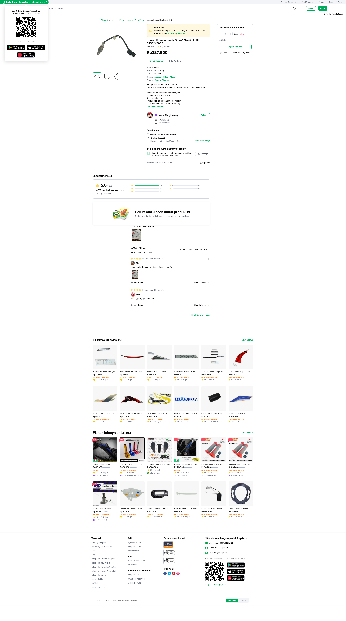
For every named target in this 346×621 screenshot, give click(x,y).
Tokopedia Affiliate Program (103, 559)
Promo (321, 2)
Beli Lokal (95, 583)
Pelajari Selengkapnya (214, 585)
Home (95, 20)
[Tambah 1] (230, 34)
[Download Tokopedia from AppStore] (236, 571)
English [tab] (243, 600)
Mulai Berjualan (307, 2)
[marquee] (178, 30)
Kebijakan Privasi (134, 583)
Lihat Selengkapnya (155, 106)
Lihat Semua (247, 340)
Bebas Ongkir (133, 551)
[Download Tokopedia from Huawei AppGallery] (236, 578)
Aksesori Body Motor (135, 20)
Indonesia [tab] (232, 600)
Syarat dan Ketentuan (136, 579)
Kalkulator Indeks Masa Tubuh (104, 571)
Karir (93, 551)
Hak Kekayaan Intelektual (101, 547)
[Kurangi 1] (221, 34)
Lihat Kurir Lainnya (202, 141)
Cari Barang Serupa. (175, 33)
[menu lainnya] (208, 258)
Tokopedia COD (134, 547)
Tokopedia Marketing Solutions (104, 567)
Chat (225, 53)
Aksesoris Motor (117, 20)
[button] (333, 14)
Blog (93, 555)
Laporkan (206, 163)
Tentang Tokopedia (288, 2)
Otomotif (104, 20)
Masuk (311, 8)
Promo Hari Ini (97, 579)
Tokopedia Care (335, 2)
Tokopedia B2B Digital (100, 563)
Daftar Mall (132, 565)
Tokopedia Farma (98, 575)
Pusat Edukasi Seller (136, 561)
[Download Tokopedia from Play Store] (236, 565)
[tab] (156, 61)
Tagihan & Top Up (134, 543)
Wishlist (236, 53)
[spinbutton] (226, 34)
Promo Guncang (98, 587)
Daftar (322, 8)
